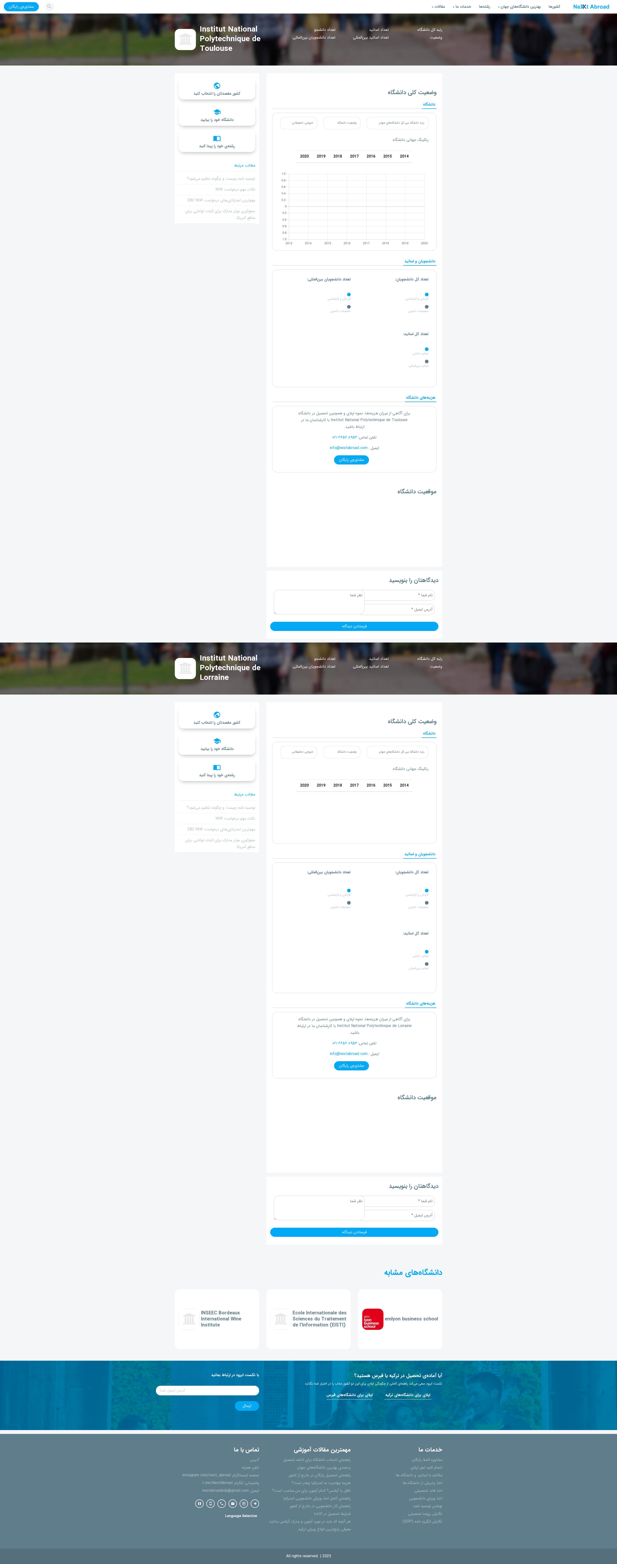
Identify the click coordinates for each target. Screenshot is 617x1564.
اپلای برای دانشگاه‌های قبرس (349, 1395)
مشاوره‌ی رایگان (21, 6)
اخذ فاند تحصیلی (428, 1490)
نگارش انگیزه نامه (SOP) (422, 1521)
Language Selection (241, 1516)
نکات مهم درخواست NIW (235, 189)
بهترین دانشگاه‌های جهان (521, 6)
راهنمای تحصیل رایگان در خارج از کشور (320, 1475)
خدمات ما (463, 6)
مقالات (440, 6)
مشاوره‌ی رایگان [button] (351, 459)
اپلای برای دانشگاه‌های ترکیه (407, 1395)
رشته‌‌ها (484, 6)
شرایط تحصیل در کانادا (332, 1513)
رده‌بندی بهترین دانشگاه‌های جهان (324, 1467)
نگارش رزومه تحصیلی (425, 1513)
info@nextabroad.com (349, 448)
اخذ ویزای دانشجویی (425, 1498)
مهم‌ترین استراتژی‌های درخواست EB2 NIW (221, 200)
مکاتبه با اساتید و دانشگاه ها (419, 1475)
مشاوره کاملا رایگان (427, 1460)
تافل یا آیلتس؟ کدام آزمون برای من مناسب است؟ (311, 1490)
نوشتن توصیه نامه (428, 1506)
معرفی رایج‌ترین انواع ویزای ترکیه (324, 1529)
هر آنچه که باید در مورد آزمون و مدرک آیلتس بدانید (310, 1521)
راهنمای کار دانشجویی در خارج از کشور (320, 1506)
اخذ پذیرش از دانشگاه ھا (422, 1483)
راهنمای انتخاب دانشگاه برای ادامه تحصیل (317, 1460)
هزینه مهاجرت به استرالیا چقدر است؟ (321, 1483)
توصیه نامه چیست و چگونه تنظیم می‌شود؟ (221, 178)
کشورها (554, 6)
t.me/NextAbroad (217, 1483)
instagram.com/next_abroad (206, 1475)
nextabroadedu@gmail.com (225, 1490)
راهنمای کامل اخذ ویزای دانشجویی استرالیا (317, 1498)
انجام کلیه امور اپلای (426, 1467)
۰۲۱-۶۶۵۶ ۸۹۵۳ (344, 437)
